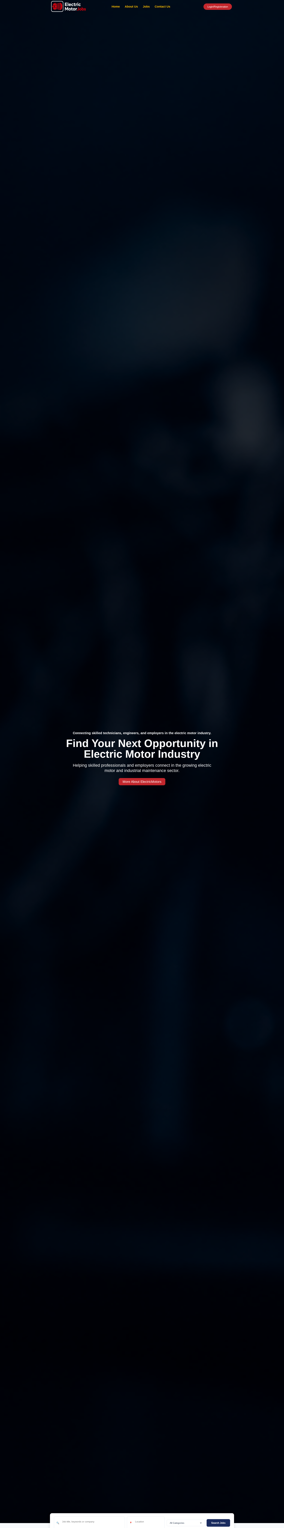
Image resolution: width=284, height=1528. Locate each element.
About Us (131, 6)
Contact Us (162, 6)
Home (116, 6)
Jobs (146, 6)
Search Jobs (218, 1522)
